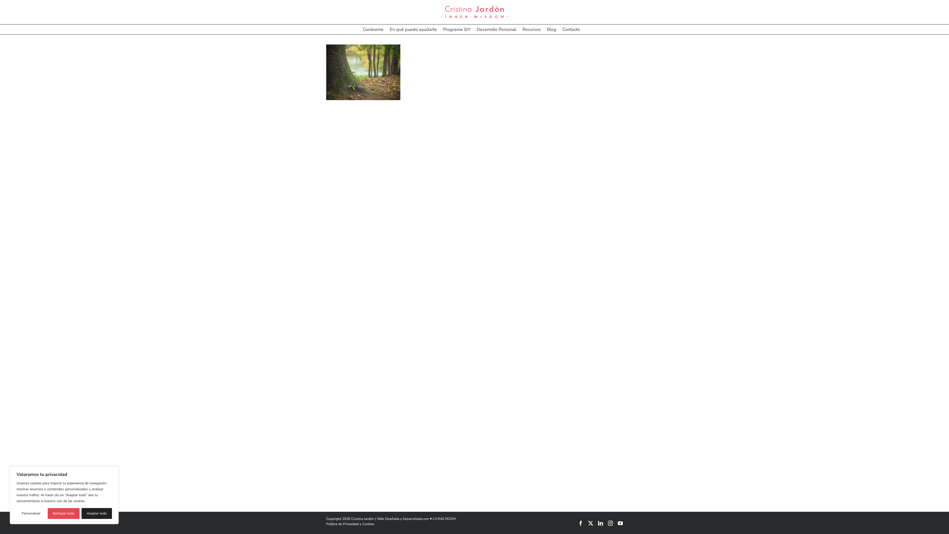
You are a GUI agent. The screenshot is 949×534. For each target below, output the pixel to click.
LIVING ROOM (444, 518)
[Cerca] (113, 470)
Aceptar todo (97, 513)
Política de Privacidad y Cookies (350, 524)
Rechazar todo (63, 513)
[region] (64, 495)
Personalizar (31, 513)
